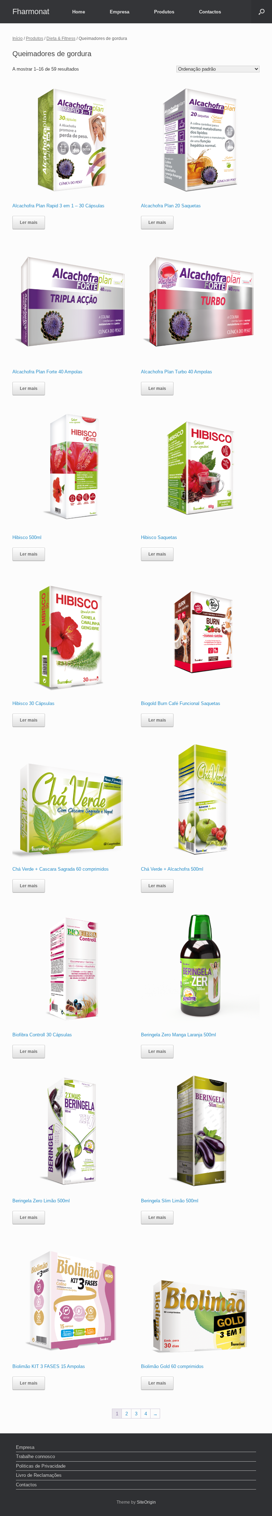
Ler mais (29, 222)
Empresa (119, 11)
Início (17, 38)
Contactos (210, 11)
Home (78, 11)
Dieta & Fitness (60, 38)
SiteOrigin (146, 1502)
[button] (261, 11)
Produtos (164, 11)
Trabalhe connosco (35, 1456)
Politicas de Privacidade (41, 1466)
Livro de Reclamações (39, 1475)
